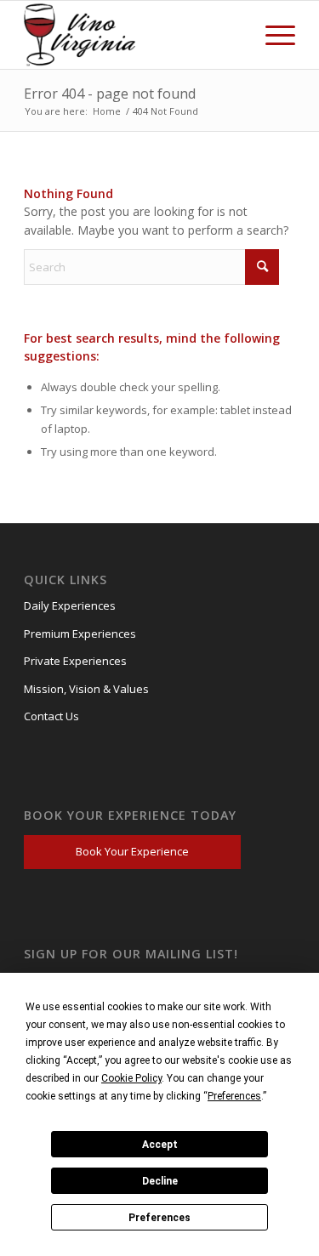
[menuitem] (271, 35)
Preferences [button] (234, 1096)
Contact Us (51, 716)
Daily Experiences (70, 605)
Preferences (159, 1218)
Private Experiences (75, 660)
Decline (160, 1181)
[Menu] (271, 35)
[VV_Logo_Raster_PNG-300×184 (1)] (83, 35)
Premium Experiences (80, 633)
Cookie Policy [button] (131, 1078)
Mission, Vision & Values (86, 688)
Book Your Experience (132, 851)
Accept (160, 1145)
